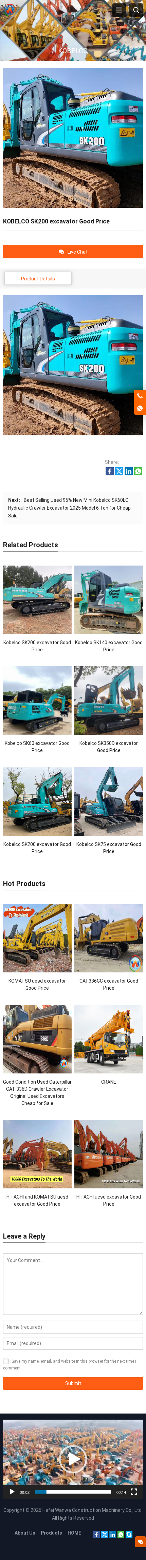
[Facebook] (96, 1536)
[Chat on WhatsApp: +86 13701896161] (140, 408)
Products (51, 1533)
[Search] (136, 10)
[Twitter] (105, 1536)
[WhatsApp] (121, 1536)
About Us (25, 1533)
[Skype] (129, 1536)
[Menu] (119, 10)
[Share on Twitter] (119, 473)
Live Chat (78, 252)
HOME (74, 1533)
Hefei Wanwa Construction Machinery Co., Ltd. (92, 1510)
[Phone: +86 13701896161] (140, 396)
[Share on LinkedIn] (128, 473)
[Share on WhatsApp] (138, 473)
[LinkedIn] (113, 1536)
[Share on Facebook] (109, 473)
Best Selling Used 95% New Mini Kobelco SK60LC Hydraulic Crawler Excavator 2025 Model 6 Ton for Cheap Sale (69, 507)
